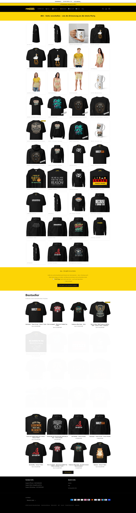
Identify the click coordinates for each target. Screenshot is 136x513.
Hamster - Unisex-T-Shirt (100, 464)
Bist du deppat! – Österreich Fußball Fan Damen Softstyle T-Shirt (57, 465)
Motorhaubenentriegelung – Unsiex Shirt (36, 352)
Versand (62, 505)
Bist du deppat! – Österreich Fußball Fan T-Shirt (57, 325)
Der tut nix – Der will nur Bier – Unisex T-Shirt (100, 408)
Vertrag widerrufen (72, 488)
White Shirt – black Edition (57, 408)
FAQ (69, 485)
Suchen (70, 483)
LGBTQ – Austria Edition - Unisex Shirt (78, 352)
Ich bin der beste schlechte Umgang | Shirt (100, 379)
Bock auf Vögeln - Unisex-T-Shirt (100, 352)
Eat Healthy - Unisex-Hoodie (79, 436)
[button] (48, 8)
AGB (59, 505)
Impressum (77, 505)
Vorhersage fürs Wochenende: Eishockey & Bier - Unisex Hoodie (57, 437)
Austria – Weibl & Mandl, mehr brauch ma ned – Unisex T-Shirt (78, 380)
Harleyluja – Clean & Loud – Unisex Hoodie (100, 436)
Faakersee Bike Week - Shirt (79, 324)
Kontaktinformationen (69, 505)
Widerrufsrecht (54, 505)
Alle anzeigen (68, 472)
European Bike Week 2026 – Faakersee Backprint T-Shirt (57, 380)
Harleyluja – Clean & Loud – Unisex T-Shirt (36, 324)
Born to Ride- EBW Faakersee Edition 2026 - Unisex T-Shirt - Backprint (100, 325)
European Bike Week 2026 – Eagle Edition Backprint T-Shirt (78, 408)
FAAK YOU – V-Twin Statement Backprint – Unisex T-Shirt (36, 380)
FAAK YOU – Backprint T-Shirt (57, 352)
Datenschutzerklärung (45, 505)
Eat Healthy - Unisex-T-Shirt (36, 464)
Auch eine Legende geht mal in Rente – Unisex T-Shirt (35, 437)
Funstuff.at (30, 505)
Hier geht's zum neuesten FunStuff (68, 285)
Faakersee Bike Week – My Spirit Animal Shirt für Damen (79, 465)
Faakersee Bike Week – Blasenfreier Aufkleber (36, 408)
